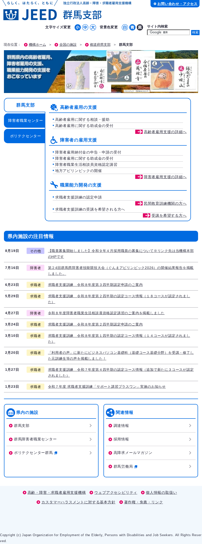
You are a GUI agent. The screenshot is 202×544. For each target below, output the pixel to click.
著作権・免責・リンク (143, 502)
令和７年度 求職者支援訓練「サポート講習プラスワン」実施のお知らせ (107, 387)
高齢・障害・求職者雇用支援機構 (57, 492)
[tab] (24, 105)
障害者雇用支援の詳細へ (165, 177)
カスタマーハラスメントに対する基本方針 (78, 502)
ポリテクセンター (25, 136)
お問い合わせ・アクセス (177, 4)
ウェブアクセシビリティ (115, 492)
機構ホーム (37, 45)
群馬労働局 (123, 466)
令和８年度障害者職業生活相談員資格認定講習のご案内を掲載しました (106, 313)
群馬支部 (25, 105)
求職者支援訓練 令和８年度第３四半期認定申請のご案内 (95, 285)
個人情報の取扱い (161, 492)
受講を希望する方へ (169, 215)
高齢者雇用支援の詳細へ (165, 132)
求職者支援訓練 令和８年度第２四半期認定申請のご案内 (95, 324)
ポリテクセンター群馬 (33, 453)
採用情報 (121, 439)
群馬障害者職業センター (35, 439)
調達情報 (121, 425)
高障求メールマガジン (133, 453)
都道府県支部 (100, 45)
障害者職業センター (25, 120)
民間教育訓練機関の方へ (165, 203)
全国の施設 (68, 45)
